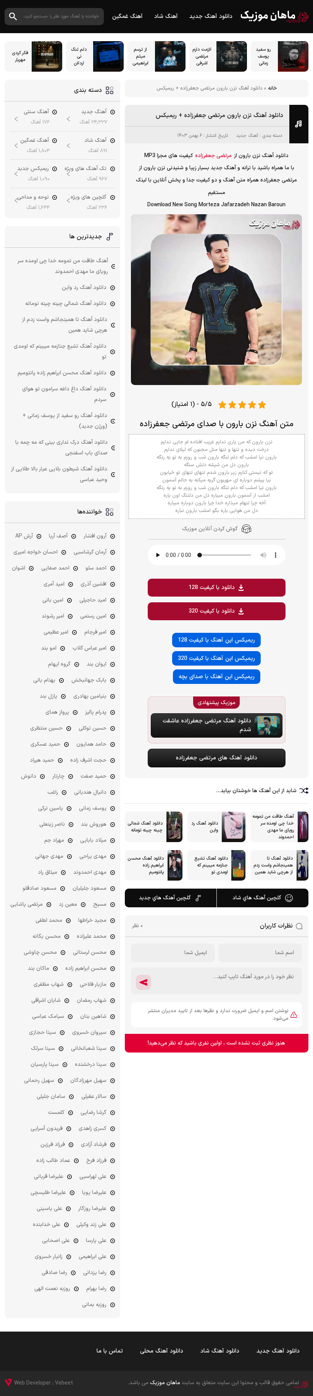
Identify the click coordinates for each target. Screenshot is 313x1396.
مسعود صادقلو (39, 888)
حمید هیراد (42, 760)
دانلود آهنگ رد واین (84, 288)
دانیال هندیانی (90, 792)
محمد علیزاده (91, 936)
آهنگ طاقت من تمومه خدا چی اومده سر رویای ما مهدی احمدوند (63, 266)
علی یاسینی (49, 1209)
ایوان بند (96, 664)
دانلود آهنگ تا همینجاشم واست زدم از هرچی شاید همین (64, 325)
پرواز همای (57, 712)
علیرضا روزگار (92, 1209)
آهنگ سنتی (36, 112)
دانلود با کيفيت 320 (212, 611)
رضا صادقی (54, 1273)
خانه (272, 88)
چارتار (58, 776)
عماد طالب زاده (53, 1161)
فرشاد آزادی (93, 1145)
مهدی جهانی (49, 856)
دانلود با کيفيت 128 (212, 587)
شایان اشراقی (46, 1000)
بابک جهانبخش (88, 680)
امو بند (48, 648)
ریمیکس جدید (33, 169)
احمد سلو (96, 568)
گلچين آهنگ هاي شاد (256, 898)
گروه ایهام (59, 664)
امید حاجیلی (92, 600)
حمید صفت (93, 776)
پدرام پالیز (95, 712)
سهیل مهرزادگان (88, 1081)
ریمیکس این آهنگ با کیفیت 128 (216, 640)
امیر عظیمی (56, 632)
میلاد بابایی (93, 840)
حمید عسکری (45, 744)
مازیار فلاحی (93, 984)
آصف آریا (58, 536)
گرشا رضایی (93, 1113)
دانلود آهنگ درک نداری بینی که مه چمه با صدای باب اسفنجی (61, 447)
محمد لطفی (48, 920)
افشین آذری (93, 584)
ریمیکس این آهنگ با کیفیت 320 (216, 658)
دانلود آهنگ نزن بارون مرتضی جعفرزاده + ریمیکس (219, 115)
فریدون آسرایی (47, 1129)
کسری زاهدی (92, 1129)
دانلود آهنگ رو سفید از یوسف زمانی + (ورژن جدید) (65, 421)
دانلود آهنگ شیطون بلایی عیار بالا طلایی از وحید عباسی (59, 474)
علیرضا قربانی (48, 1177)
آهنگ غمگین (127, 16)
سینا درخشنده (90, 1065)
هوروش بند (93, 824)
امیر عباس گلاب (89, 648)
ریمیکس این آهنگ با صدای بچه (217, 676)
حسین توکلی (92, 728)
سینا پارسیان (45, 1065)
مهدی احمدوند (89, 872)
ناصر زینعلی (52, 824)
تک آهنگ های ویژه (85, 169)
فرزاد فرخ (96, 1161)
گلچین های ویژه (88, 197)
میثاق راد (47, 872)
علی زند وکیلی (91, 1225)
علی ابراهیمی (92, 1257)
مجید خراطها (92, 920)
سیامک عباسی (48, 1017)
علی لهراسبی (92, 1177)
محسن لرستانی (89, 952)
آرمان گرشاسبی (90, 552)
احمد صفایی (55, 568)
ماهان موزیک (274, 16)
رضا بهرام (96, 1289)
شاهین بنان (93, 1017)
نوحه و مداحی (33, 197)
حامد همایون (91, 744)
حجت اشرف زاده (88, 760)
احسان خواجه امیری (35, 552)
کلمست (56, 1113)
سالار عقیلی (93, 1097)
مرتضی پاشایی (26, 904)
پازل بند (48, 696)
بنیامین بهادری (89, 696)
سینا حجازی (42, 1033)
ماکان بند (38, 968)
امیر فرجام (95, 632)
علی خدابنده (46, 1225)
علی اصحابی (56, 1241)
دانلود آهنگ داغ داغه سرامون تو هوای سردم (64, 394)
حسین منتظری (46, 728)
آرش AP (24, 536)
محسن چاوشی (40, 952)
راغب (52, 792)
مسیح (99, 904)
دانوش (28, 776)
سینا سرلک (43, 1049)
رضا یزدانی (94, 1273)
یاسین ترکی (50, 808)
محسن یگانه (46, 936)
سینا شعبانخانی (88, 1049)
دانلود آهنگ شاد (219, 1351)
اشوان (18, 568)
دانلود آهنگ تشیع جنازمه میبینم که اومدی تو (60, 351)
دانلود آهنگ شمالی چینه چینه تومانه (65, 304)
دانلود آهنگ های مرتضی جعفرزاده (216, 758)
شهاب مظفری (49, 984)
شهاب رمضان (91, 1000)
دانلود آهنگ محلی (161, 1351)
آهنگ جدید (247, 135)
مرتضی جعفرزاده (213, 156)
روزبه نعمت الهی (52, 1289)
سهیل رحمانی (39, 1081)
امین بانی (52, 600)
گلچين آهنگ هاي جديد (165, 898)
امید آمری (54, 584)
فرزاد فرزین (52, 1145)
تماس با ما (110, 1351)
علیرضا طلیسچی (48, 1193)
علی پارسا (96, 1241)
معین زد (68, 904)
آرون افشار (95, 536)
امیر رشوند (53, 616)
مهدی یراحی (92, 856)
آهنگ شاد (166, 16)
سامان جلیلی (51, 1097)
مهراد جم (54, 840)
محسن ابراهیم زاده (85, 968)
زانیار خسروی (49, 1257)
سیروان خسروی (89, 1033)
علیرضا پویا (94, 1193)
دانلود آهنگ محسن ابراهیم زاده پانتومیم (62, 373)
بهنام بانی (44, 680)
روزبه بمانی (94, 1305)
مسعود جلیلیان (89, 888)
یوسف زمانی (92, 808)
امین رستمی (93, 616)
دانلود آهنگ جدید (210, 16)
